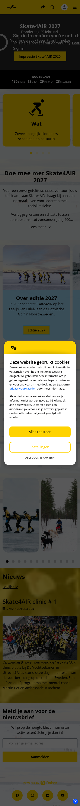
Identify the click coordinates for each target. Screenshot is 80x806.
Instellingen (40, 447)
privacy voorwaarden (22, 388)
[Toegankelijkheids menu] (75, 801)
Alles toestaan (40, 431)
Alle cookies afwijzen (40, 457)
